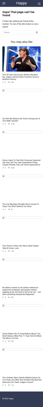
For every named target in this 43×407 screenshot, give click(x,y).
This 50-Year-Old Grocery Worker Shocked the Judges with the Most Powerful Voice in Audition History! (20, 76)
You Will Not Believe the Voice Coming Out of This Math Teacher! (21, 119)
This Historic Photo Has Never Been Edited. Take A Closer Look (20, 247)
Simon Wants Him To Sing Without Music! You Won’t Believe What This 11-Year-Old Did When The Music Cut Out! (21, 336)
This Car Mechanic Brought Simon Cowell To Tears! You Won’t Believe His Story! (20, 205)
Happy (21, 3)
